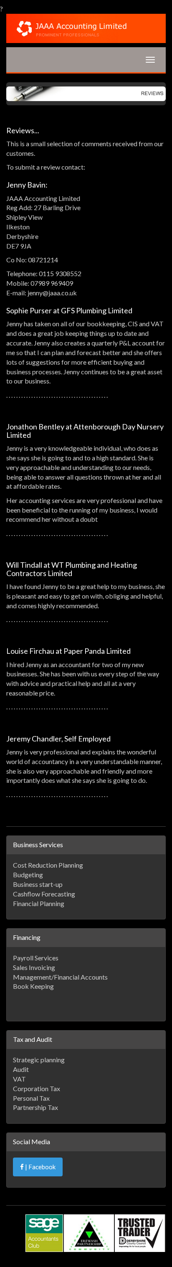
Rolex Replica (32, 1233)
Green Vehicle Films (112, 1243)
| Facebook (40, 1167)
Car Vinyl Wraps (122, 1252)
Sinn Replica (140, 1223)
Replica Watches (59, 1214)
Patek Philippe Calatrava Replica (125, 1185)
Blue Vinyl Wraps (58, 1243)
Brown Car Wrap (73, 1252)
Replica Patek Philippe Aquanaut (59, 1194)
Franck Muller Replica (115, 1214)
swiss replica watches (83, 1233)
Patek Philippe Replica (45, 1185)
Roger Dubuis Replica (91, 1223)
